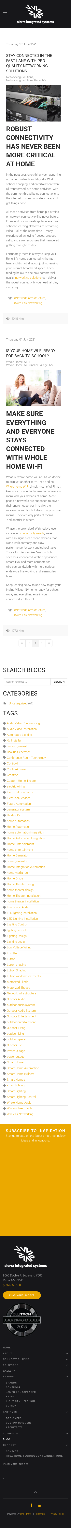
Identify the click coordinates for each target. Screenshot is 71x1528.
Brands (8, 1376)
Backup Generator (18, 752)
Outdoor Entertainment (21, 1016)
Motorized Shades (18, 987)
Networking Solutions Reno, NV (26, 80)
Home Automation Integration (26, 838)
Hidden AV (13, 815)
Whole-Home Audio (19, 1102)
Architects (14, 1427)
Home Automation (18, 827)
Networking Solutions (19, 77)
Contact (12, 1451)
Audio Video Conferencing (23, 723)
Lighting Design (17, 936)
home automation (18, 821)
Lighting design (16, 941)
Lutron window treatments (24, 976)
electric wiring (16, 786)
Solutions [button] (11, 1365)
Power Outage (16, 1051)
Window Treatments (20, 1108)
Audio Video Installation (22, 729)
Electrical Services (19, 798)
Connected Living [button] (16, 1359)
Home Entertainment (20, 844)
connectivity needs (32, 533)
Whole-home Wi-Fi (17, 486)
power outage (15, 1056)
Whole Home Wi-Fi (18, 362)
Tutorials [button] (10, 1433)
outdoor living (15, 1033)
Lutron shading (16, 964)
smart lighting (15, 1085)
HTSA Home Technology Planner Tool (34, 1455)
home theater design (20, 890)
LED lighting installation (22, 913)
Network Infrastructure (30, 298)
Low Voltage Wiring (19, 947)
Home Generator (17, 855)
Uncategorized (18, 703)
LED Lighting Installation (22, 918)
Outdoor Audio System (21, 1010)
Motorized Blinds (17, 982)
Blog (6, 1439)
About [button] (7, 1353)
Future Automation (19, 804)
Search (59, 681)
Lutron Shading (16, 970)
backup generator (18, 746)
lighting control (16, 930)
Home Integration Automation (26, 867)
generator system (18, 809)
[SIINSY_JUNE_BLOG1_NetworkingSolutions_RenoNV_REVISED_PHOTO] (33, 103)
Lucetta (12, 953)
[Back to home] (35, 14)
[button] (5, 14)
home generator (17, 861)
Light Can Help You (20, 1401)
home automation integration (25, 832)
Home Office (15, 878)
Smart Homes (16, 1079)
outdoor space (16, 1039)
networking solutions (28, 277)
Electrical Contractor (20, 792)
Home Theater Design (21, 884)
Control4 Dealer (17, 769)
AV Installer (14, 740)
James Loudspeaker (21, 1392)
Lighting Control (17, 924)
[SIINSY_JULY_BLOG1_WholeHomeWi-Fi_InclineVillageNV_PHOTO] (33, 388)
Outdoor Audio (16, 999)
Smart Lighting (16, 1091)
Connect (9, 1445)
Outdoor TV (14, 1045)
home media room (18, 873)
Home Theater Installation (23, 895)
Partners (10, 1411)
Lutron (11, 959)
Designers (14, 1418)
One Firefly (25, 1514)
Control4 (12, 763)
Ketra (10, 1396)
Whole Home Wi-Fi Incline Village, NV (29, 365)
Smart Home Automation (23, 1068)
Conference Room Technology (26, 758)
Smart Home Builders (21, 1074)
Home (7, 1347)
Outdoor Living (16, 1028)
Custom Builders (19, 1422)
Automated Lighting (19, 735)
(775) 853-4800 (12, 1285)
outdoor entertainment (21, 1022)
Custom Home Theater (22, 781)
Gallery (9, 1370)
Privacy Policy (57, 1514)
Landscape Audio (18, 907)
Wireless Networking (29, 303)
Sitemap (40, 1514)
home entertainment (20, 850)
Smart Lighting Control (21, 1097)
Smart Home (15, 1062)
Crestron (12, 775)
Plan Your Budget (22, 1295)
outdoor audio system (21, 1005)
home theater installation (23, 901)
